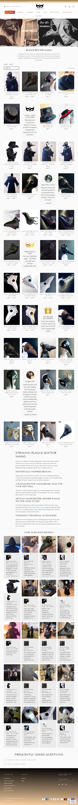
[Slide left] (5, 1)
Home (5, 64)
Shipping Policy (8, 783)
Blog (23, 781)
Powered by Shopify (8, 800)
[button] (65, 6)
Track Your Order (9, 781)
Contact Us (7, 778)
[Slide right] (73, 1)
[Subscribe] (73, 779)
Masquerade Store (12, 798)
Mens (11, 64)
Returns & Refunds (9, 785)
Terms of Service (9, 790)
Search (24, 778)
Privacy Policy (8, 788)
